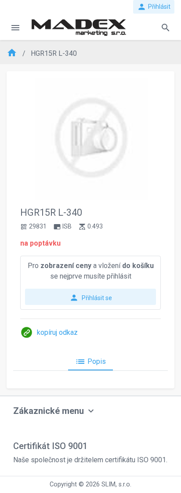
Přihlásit (153, 6)
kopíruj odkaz (57, 332)
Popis (90, 361)
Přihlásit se (90, 297)
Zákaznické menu (48, 411)
